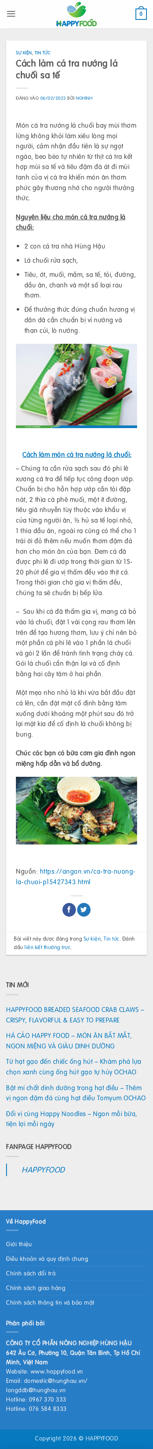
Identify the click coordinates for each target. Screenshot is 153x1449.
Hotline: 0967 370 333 (36, 1399)
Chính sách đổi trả (30, 1273)
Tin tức (43, 52)
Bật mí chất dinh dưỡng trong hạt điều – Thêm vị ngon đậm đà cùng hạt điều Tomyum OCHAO (76, 1093)
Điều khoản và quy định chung (47, 1258)
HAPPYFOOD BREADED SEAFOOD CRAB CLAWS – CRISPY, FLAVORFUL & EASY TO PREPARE (75, 1015)
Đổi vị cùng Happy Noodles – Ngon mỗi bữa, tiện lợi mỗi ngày (71, 1119)
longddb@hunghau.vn (36, 1390)
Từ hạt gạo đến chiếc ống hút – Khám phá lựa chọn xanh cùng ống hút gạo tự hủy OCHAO (74, 1066)
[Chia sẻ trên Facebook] (69, 910)
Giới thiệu (19, 1244)
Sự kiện (24, 52)
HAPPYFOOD (43, 1169)
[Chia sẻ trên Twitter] (84, 910)
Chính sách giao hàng (35, 1288)
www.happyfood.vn (57, 1371)
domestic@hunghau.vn (54, 1380)
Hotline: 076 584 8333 (36, 1408)
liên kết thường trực (47, 947)
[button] (11, 13)
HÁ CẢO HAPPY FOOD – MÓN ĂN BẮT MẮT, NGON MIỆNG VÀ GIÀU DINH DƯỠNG (69, 1040)
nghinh (84, 98)
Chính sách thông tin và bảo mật (50, 1302)
